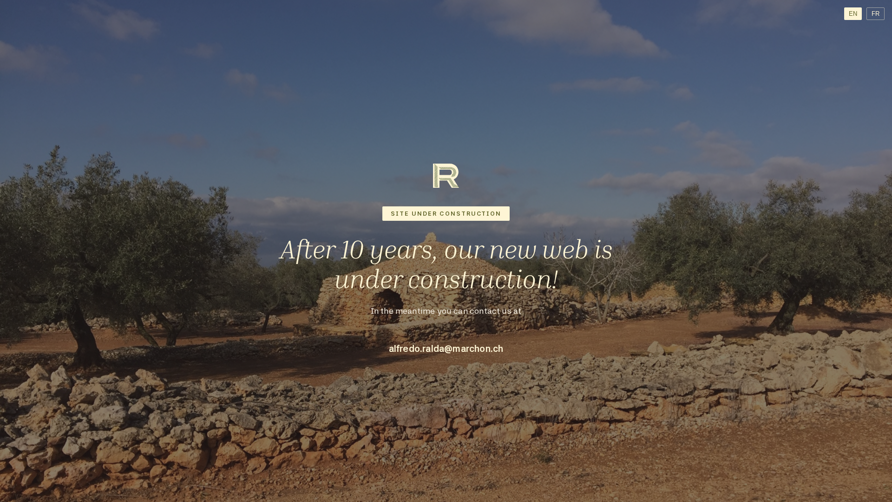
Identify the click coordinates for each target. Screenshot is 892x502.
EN (853, 13)
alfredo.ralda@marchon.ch (446, 348)
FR (875, 13)
